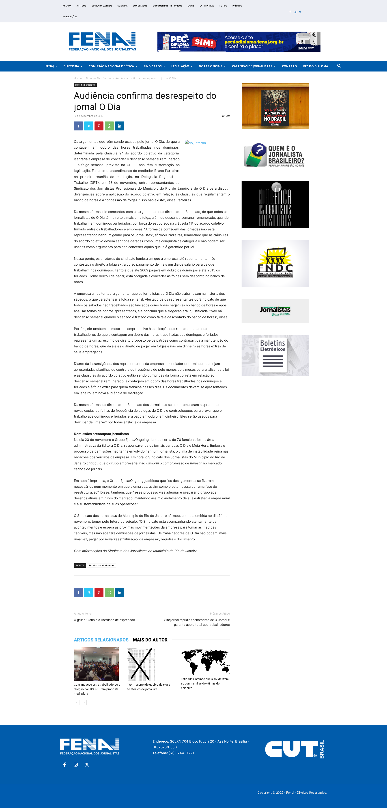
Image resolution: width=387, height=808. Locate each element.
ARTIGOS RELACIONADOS (101, 640)
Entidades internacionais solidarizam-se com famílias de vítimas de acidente (205, 683)
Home (78, 78)
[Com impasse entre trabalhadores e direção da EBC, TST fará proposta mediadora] (98, 664)
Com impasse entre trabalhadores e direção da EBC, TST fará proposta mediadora (97, 689)
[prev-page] (77, 702)
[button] (339, 66)
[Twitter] (300, 12)
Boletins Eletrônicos (98, 78)
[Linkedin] (119, 125)
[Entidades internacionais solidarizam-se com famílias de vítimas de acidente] (205, 661)
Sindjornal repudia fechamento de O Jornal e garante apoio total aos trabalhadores (197, 622)
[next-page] (84, 702)
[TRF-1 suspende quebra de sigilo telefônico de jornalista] (151, 664)
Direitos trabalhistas (101, 565)
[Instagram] (295, 12)
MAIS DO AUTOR (150, 640)
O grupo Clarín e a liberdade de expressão (104, 620)
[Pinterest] (99, 125)
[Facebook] (290, 12)
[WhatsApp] (109, 125)
